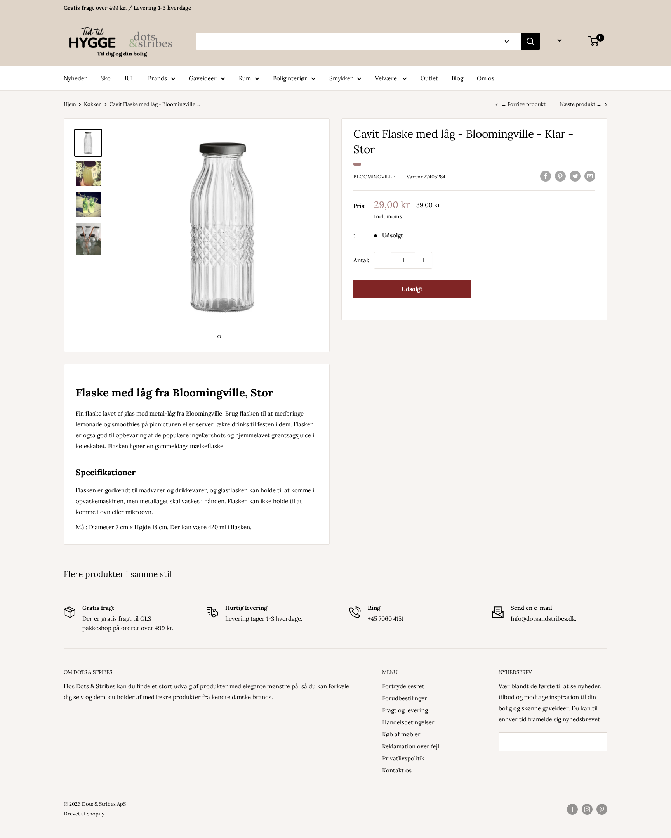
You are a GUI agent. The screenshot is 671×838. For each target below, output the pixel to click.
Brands (157, 78)
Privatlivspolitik (403, 758)
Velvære (386, 78)
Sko (106, 78)
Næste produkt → (580, 104)
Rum (245, 78)
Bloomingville (374, 176)
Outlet (429, 78)
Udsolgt (412, 288)
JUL (129, 78)
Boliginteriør (290, 78)
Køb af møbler (401, 734)
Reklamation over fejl (410, 746)
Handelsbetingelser (408, 722)
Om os (485, 78)
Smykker (341, 78)
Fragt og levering (405, 710)
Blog (457, 78)
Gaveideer (203, 78)
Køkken (93, 104)
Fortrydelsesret (403, 686)
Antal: (361, 259)
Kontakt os (397, 770)
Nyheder (75, 78)
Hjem (70, 104)
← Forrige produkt (523, 104)
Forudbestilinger (404, 698)
